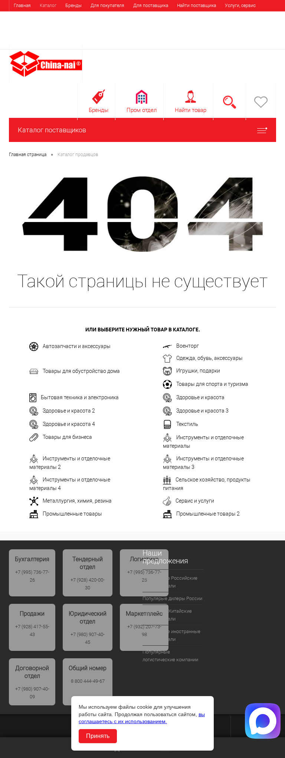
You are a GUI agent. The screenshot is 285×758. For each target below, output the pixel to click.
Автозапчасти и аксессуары (77, 346)
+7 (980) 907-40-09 (32, 692)
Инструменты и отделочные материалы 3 (203, 462)
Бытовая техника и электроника (80, 397)
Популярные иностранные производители (171, 635)
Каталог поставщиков (52, 130)
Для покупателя (107, 5)
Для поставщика (150, 5)
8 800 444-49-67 (88, 681)
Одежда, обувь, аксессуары (209, 358)
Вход (229, 39)
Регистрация (257, 39)
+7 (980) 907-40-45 (88, 638)
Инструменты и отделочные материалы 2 (69, 462)
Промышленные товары (72, 514)
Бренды (73, 5)
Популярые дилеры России (172, 598)
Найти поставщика (196, 5)
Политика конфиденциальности (47, 27)
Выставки (24, 16)
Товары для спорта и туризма (212, 384)
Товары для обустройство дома (81, 371)
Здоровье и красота (200, 397)
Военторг (187, 346)
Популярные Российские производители (169, 582)
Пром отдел (142, 110)
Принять (97, 736)
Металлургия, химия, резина (77, 500)
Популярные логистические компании (170, 655)
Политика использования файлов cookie (114, 16)
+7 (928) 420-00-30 (88, 583)
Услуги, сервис (240, 5)
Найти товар (190, 110)
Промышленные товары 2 (208, 514)
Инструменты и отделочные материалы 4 (69, 483)
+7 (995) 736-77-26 (32, 576)
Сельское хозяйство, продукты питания (206, 483)
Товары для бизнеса (67, 437)
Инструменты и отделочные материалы (203, 441)
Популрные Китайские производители (167, 615)
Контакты (53, 16)
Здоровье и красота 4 (69, 424)
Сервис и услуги (195, 500)
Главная (22, 5)
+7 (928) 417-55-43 (32, 630)
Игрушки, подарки (198, 371)
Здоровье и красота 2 (69, 410)
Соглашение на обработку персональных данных (217, 16)
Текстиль (187, 424)
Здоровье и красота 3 (202, 410)
